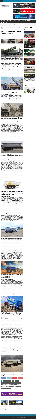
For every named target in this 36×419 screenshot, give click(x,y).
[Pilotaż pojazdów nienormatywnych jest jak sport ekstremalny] (4, 404)
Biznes (23, 20)
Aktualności (9, 20)
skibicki (17, 384)
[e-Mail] (35, 1)
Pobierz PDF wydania (4, 22)
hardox (3, 382)
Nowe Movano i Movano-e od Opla (12, 407)
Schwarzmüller (11, 384)
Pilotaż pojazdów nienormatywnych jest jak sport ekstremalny (4, 408)
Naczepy (11, 382)
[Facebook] (29, 1)
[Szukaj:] (18, 24)
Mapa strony (12, 415)
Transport (14, 20)
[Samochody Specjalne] (5, 5)
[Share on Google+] (20, 378)
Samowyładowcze (17, 382)
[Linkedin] (31, 1)
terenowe (14, 386)
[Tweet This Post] (9, 378)
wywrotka (3, 388)
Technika (19, 20)
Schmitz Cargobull (5, 384)
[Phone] (33, 1)
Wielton (19, 386)
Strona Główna (3, 20)
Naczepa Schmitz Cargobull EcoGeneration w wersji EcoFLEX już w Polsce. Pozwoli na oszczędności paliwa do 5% (19, 409)
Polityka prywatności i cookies (30, 415)
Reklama (17, 415)
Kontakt (21, 415)
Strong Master (8, 386)
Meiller (7, 382)
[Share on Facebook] (3, 378)
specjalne (3, 386)
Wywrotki (8, 388)
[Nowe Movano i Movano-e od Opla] (12, 404)
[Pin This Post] (14, 378)
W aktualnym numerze (29, 20)
